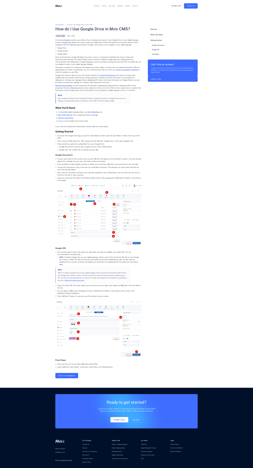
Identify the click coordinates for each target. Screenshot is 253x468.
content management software (127, 70)
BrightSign (95, 112)
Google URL (155, 50)
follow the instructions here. (74, 280)
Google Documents (158, 45)
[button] (96, 6)
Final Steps (155, 54)
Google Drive (67, 42)
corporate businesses (107, 75)
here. (61, 264)
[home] (58, 6)
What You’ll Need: (156, 35)
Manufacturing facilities (63, 85)
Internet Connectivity (65, 118)
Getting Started (156, 40)
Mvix (89, 112)
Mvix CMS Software (65, 115)
